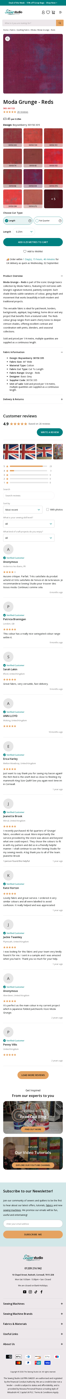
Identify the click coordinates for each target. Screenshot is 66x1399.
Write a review (50, 432)
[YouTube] (24, 1292)
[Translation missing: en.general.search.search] (60, 23)
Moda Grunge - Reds (46, 30)
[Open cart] (53, 12)
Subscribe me (33, 1234)
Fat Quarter (44, 220)
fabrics (49, 1205)
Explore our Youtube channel (33, 1165)
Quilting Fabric (23, 30)
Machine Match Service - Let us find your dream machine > (33, 3)
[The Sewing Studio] (13, 15)
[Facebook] (41, 1292)
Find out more (33, 1129)
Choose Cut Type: (13, 212)
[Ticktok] (35, 1292)
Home (5, 30)
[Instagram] (30, 1292)
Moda (33, 30)
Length (12, 220)
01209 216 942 (33, 1268)
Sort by (6, 503)
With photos (56, 509)
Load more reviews (33, 1075)
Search (6, 489)
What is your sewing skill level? (18, 517)
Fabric (12, 30)
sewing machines (12, 1210)
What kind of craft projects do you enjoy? (23, 531)
